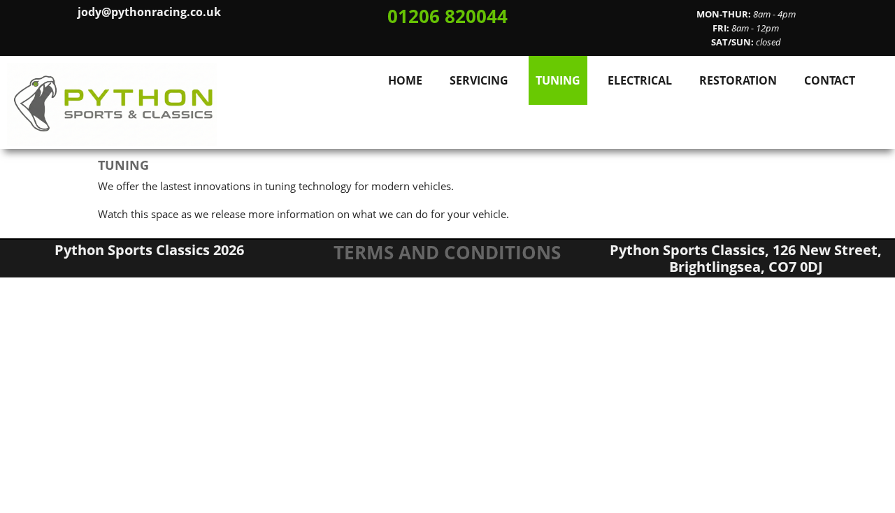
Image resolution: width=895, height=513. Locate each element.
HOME (405, 80)
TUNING (558, 80)
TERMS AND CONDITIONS (447, 252)
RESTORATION (738, 80)
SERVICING (479, 80)
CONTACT (829, 80)
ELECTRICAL (640, 80)
